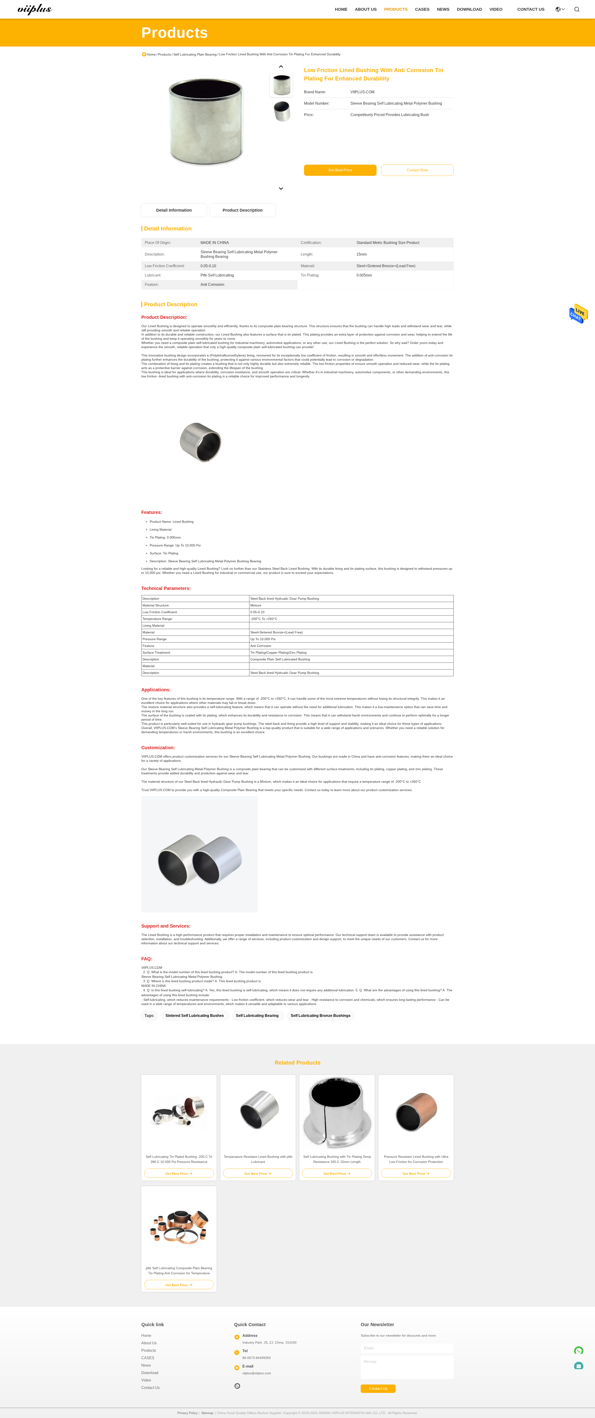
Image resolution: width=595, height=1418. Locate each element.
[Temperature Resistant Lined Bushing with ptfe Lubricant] (258, 1112)
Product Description (243, 210)
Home (341, 9)
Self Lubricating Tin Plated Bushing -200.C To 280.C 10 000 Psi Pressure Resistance (179, 1159)
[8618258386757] (578, 1348)
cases (422, 9)
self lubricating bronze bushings (320, 1016)
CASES (147, 1358)
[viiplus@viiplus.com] (578, 1363)
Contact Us (150, 1388)
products (396, 9)
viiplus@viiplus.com (256, 1373)
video (495, 9)
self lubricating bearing (257, 1016)
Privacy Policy (187, 1413)
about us (366, 9)
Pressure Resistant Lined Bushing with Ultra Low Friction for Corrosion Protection (416, 1159)
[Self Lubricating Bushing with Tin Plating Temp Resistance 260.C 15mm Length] (337, 1112)
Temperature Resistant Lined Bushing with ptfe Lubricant (258, 1159)
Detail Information (174, 210)
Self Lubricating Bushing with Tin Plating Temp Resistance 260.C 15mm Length (337, 1159)
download (469, 9)
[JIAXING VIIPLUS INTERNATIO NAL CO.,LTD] (35, 9)
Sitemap (207, 1413)
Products (164, 54)
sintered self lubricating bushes (194, 1016)
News (146, 1365)
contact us (531, 9)
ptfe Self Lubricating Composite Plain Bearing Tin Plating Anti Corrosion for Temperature (179, 1270)
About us (149, 1343)
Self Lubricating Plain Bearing (195, 54)
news (443, 9)
